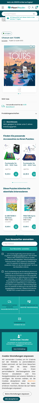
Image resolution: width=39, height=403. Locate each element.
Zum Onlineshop (19, 349)
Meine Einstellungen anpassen (17, 394)
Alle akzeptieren (11, 399)
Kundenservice (10, 288)
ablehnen (31, 381)
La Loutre (4, 41)
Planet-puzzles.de (19, 256)
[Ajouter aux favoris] (34, 46)
